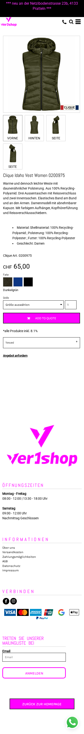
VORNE (12, 138)
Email (6, 651)
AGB (5, 561)
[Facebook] (6, 601)
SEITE (56, 138)
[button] (71, 21)
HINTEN (34, 138)
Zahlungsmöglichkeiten (19, 556)
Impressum (10, 570)
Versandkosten (12, 552)
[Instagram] (13, 601)
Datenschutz (11, 566)
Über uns (8, 547)
